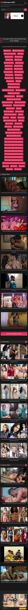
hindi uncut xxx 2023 (20, 102)
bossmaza (20, 96)
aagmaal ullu (9, 68)
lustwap (13, 117)
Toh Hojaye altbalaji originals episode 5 (14, 150)
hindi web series (7, 105)
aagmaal (21, 53)
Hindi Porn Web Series (10, 53)
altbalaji (18, 80)
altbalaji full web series (14, 87)
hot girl (19, 108)
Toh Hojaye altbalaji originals (14, 135)
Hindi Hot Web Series (18, 50)
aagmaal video (19, 68)
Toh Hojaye (9, 126)
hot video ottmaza (9, 111)
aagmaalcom (10, 80)
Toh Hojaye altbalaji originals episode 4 (14, 147)
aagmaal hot (9, 59)
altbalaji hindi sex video (8, 90)
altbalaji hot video (21, 90)
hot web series (20, 111)
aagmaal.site (19, 77)
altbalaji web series (10, 96)
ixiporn (21, 114)
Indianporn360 (8, 2)
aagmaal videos (9, 71)
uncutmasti (10, 168)
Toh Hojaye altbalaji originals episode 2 (14, 141)
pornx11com (18, 123)
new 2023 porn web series (10, 120)
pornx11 (21, 120)
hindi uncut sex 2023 (8, 102)
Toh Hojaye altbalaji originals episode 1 (14, 138)
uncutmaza (18, 168)
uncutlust (22, 165)
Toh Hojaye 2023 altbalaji (14, 129)
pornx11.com (9, 123)
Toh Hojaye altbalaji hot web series (14, 132)
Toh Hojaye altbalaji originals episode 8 (14, 159)
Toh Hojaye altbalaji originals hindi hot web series (14, 162)
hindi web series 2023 (19, 105)
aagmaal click (19, 56)
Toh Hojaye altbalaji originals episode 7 (14, 156)
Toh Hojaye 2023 (18, 126)
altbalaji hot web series (14, 93)
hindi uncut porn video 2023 (14, 99)
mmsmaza (21, 117)
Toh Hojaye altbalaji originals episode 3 (14, 144)
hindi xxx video (11, 108)
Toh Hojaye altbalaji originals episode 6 (14, 153)
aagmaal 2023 (9, 56)
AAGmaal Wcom (19, 71)
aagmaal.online (10, 77)
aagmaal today (19, 65)
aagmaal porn (20, 62)
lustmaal (6, 117)
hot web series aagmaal (11, 114)
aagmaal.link (19, 74)
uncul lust (6, 165)
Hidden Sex (8, 50)
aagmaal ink (18, 59)
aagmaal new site (9, 62)
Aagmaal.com (10, 74)
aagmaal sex (9, 65)
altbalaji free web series (14, 83)
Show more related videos (14, 333)
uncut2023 (14, 165)
